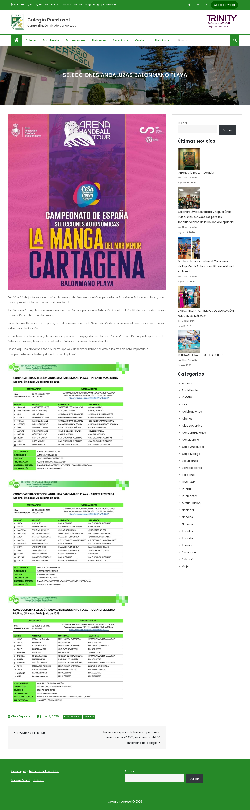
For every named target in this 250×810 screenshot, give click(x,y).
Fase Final (188, 475)
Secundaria (189, 552)
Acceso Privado (224, 5)
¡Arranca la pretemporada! (196, 173)
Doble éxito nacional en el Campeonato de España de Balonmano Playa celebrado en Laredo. (206, 266)
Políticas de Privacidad (44, 771)
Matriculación (191, 503)
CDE (185, 404)
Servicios (119, 40)
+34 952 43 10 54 (49, 4)
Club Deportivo (22, 716)
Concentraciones (194, 433)
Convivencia (190, 440)
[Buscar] (234, 40)
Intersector (189, 496)
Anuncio (187, 383)
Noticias (160, 40)
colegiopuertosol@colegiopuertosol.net (92, 4)
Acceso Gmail (20, 780)
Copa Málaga (191, 454)
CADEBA (187, 397)
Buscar (182, 123)
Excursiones (190, 461)
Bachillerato (51, 40)
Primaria (187, 545)
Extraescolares (75, 40)
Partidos (187, 531)
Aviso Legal (18, 771)
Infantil (186, 489)
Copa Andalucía (193, 447)
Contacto (141, 40)
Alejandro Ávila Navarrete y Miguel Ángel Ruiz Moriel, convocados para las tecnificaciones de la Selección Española (206, 217)
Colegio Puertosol (48, 20)
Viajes (186, 566)
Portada (187, 538)
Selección (188, 559)
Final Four (188, 482)
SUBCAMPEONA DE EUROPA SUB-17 (200, 355)
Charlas (187, 419)
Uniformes (99, 40)
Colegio (31, 40)
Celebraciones (192, 412)
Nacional (188, 510)
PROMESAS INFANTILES (31, 733)
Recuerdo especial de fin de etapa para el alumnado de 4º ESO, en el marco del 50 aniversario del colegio (131, 737)
